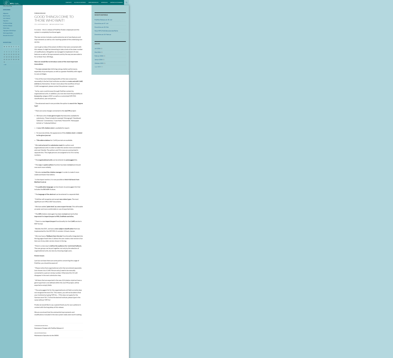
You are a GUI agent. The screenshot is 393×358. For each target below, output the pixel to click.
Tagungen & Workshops (9, 30)
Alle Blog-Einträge (80, 2)
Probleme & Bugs (7, 23)
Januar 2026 (98, 59)
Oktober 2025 (99, 63)
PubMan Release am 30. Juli (103, 20)
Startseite (69, 2)
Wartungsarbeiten (8, 33)
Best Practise (6, 16)
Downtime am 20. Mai (102, 27)
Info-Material (6, 18)
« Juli (5, 64)
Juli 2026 (97, 48)
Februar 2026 (99, 56)
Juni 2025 (98, 67)
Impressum (104, 2)
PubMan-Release (40, 13)
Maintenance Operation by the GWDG (46, 334)
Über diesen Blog (93, 2)
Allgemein (5, 13)
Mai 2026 (98, 52)
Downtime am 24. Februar (103, 34)
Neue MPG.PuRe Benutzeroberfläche (106, 31)
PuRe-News (6, 28)
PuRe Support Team (57, 24)
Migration (5, 20)
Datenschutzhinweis (116, 2)
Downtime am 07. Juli (101, 23)
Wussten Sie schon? (8, 35)
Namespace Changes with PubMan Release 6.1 (49, 327)
